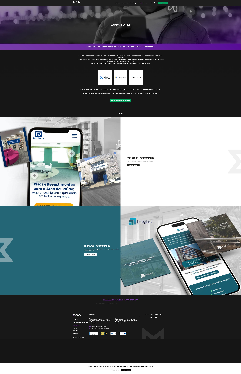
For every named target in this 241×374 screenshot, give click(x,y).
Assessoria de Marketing (129, 3)
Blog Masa (154, 3)
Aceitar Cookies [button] (126, 370)
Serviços (140, 3)
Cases (147, 3)
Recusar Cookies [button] (115, 370)
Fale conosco (162, 3)
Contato (75, 333)
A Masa (118, 3)
